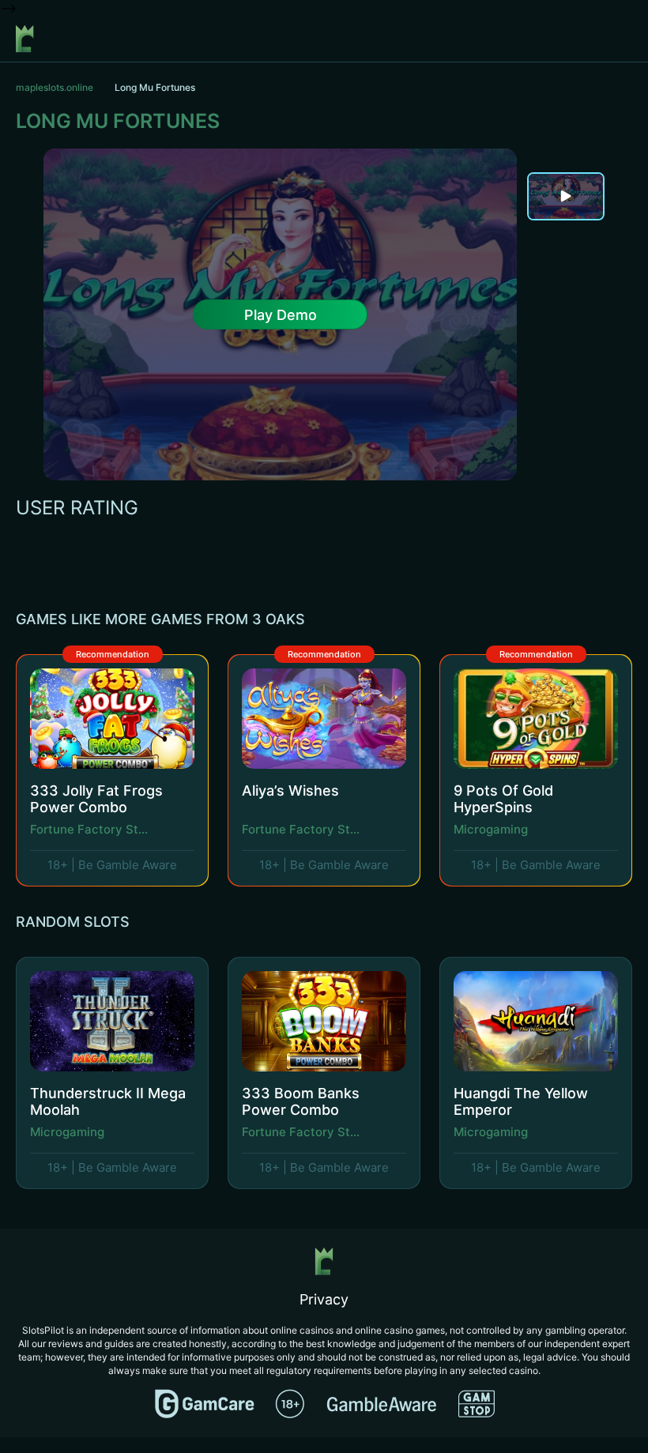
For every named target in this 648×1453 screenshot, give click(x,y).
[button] (587, 619)
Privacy (324, 1299)
